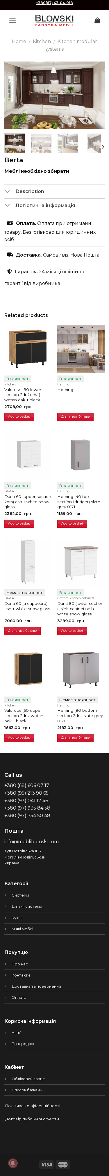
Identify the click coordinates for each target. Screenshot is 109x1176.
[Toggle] (9, 192)
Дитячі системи (27, 906)
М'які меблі (22, 928)
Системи (20, 895)
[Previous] (13, 95)
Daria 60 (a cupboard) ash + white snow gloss (27, 606)
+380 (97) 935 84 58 (27, 808)
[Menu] (13, 20)
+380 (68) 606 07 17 (26, 785)
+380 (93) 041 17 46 (26, 800)
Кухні (17, 917)
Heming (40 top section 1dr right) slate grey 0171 (78, 501)
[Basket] (97, 20)
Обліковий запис (28, 1078)
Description (29, 191)
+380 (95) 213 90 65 (26, 793)
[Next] (95, 95)
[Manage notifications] (12, 1163)
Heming (65, 389)
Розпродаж (23, 1043)
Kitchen (42, 41)
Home (19, 41)
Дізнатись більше (75, 417)
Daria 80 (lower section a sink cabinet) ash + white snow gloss (80, 608)
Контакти (21, 975)
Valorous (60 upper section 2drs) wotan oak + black (23, 715)
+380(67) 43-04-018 (54, 3)
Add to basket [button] (19, 417)
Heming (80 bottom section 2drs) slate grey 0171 (80, 715)
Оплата (19, 997)
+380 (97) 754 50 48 (27, 815)
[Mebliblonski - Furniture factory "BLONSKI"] (54, 20)
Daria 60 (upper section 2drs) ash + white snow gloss (27, 501)
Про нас (20, 964)
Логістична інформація (45, 205)
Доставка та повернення (36, 986)
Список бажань (27, 1090)
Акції (16, 1032)
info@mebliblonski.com (31, 841)
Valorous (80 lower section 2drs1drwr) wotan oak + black (22, 394)
